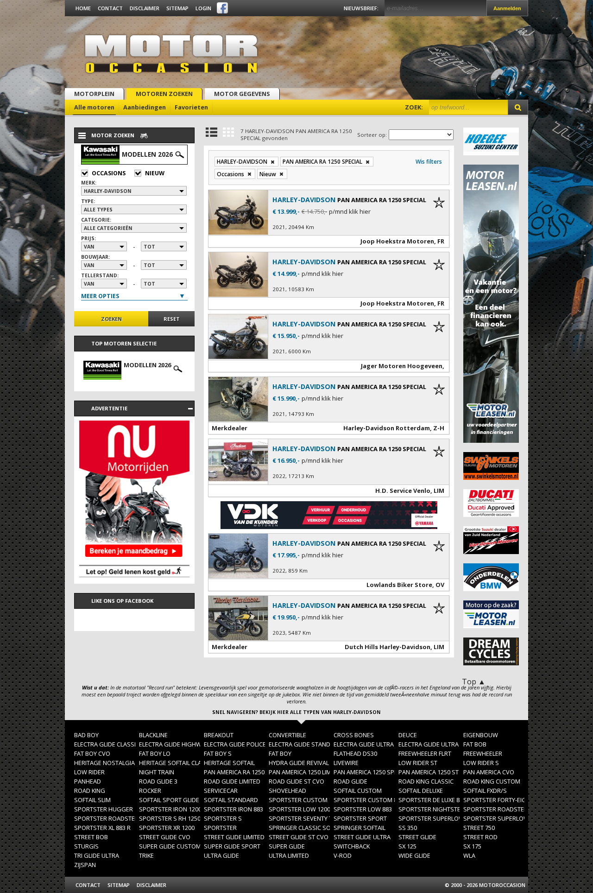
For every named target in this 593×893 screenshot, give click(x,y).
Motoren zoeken (164, 93)
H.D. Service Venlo (402, 490)
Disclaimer (144, 8)
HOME (83, 8)
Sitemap (177, 8)
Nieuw (154, 173)
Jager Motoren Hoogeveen (401, 366)
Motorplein (94, 93)
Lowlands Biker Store (399, 584)
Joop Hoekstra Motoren (397, 241)
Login (203, 8)
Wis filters (429, 162)
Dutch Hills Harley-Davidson (387, 647)
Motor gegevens (242, 93)
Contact (110, 8)
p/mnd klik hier (350, 212)
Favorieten (191, 107)
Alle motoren (94, 107)
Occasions (109, 173)
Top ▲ (474, 681)
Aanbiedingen (144, 107)
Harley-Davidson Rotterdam (386, 428)
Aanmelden (507, 8)
